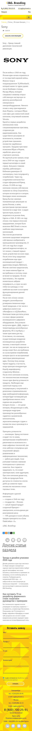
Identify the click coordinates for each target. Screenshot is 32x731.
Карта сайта (16, 716)
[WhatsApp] (14, 533)
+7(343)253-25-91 (17, 693)
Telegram (4, 12)
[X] (11, 533)
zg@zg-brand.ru (25, 8)
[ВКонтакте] (4, 533)
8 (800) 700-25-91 (9, 8)
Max (29, 12)
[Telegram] (9, 533)
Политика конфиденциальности (16, 718)
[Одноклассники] (6, 533)
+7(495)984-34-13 (17, 703)
